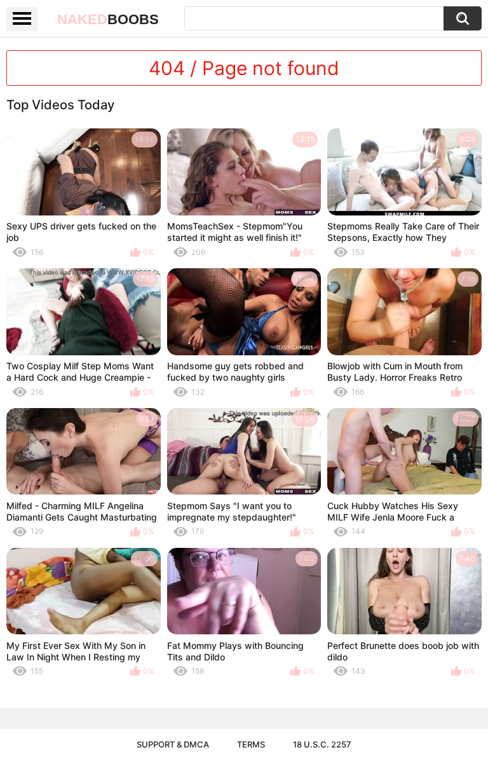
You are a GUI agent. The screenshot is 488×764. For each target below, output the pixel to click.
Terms (251, 744)
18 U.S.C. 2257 (322, 744)
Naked (108, 19)
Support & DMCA (173, 744)
